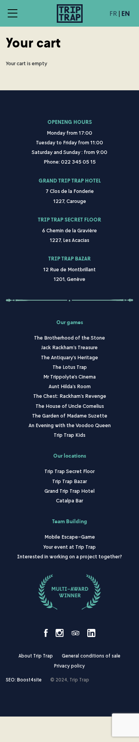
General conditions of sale (91, 656)
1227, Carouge (69, 201)
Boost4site (29, 680)
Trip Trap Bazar (69, 258)
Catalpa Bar (69, 500)
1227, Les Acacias (69, 240)
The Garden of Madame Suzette (69, 415)
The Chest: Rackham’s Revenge (69, 395)
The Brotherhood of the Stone (69, 337)
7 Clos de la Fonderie (70, 191)
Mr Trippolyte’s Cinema (69, 376)
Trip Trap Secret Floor (69, 219)
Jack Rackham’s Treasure (69, 347)
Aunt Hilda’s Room (70, 386)
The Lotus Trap (70, 366)
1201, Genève (69, 279)
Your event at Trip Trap (69, 546)
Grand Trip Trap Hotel (70, 180)
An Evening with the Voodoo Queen (70, 425)
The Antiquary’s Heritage (69, 357)
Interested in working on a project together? (69, 556)
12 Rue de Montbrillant (69, 269)
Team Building (69, 521)
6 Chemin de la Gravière (69, 230)
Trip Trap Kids (69, 434)
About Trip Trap (36, 656)
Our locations (69, 456)
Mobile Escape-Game (69, 536)
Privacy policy (69, 666)
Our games (69, 322)
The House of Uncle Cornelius (70, 405)
